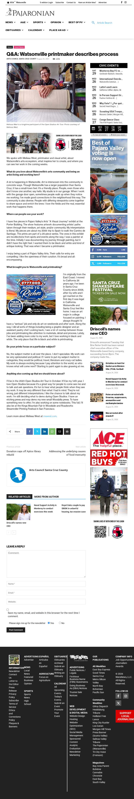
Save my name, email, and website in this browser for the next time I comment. (44, 614)
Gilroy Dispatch (100, 706)
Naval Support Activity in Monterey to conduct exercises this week (45, 508)
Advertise (29, 659)
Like (123, 249)
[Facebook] (122, 3)
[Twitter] (37, 431)
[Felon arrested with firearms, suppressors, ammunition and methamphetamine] (96, 397)
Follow (121, 256)
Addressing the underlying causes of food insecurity (67, 453)
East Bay (97, 779)
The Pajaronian (100, 745)
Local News (19, 47)
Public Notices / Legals (77, 671)
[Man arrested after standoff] (96, 416)
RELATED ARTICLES (19, 496)
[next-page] (14, 532)
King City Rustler (101, 722)
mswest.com (50, 416)
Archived (58, 663)
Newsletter (14, 671)
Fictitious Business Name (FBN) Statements (79, 679)
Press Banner (99, 732)
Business (28, 680)
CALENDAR (60, 683)
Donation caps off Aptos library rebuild (24, 453)
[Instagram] (125, 3)
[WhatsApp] (52, 431)
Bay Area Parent (101, 766)
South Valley (99, 782)
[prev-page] (9, 532)
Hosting (74, 719)
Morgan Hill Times (102, 729)
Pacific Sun (98, 692)
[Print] (67, 431)
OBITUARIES (60, 656)
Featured (28, 677)
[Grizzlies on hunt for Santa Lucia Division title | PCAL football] (96, 366)
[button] (101, 23)
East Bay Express (101, 669)
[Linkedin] (44, 431)
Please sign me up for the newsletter (27, 623)
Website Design (77, 716)
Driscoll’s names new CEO (105, 331)
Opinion (28, 683)
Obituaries (59, 659)
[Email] (59, 431)
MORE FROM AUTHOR (46, 496)
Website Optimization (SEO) (76, 725)
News (10, 47)
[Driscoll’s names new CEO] (19, 512)
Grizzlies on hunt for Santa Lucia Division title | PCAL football (115, 366)
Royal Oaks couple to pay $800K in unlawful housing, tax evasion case (74, 508)
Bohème (97, 769)
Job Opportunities (125, 659)
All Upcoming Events (59, 690)
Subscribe (14, 700)
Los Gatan (98, 726)
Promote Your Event (58, 712)
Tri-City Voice (99, 752)
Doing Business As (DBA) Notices (78, 687)
